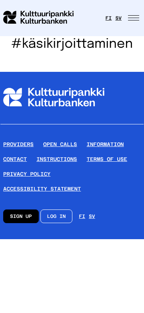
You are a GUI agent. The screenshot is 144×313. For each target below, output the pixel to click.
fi (109, 18)
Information (105, 144)
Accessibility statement (42, 189)
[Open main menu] (134, 18)
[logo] (43, 18)
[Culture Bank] (53, 121)
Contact (15, 159)
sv (118, 18)
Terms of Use (107, 159)
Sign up (21, 216)
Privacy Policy (26, 174)
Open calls (60, 144)
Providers (18, 144)
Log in (56, 216)
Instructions (56, 159)
